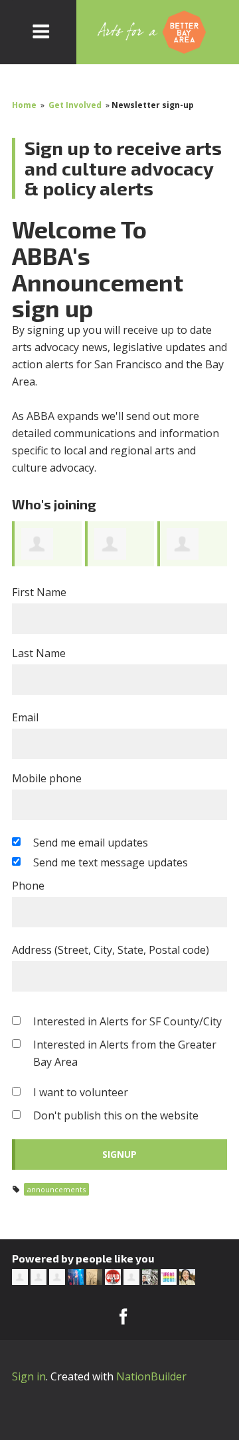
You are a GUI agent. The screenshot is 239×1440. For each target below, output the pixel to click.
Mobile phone (47, 778)
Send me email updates (90, 842)
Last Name (39, 653)
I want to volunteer (80, 1092)
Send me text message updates (110, 862)
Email (25, 717)
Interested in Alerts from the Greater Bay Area (124, 1053)
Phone (28, 885)
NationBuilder (151, 1376)
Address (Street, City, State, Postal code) (110, 950)
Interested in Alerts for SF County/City (127, 1021)
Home (24, 105)
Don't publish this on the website (116, 1115)
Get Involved (75, 105)
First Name (39, 592)
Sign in (29, 1376)
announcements (56, 1189)
